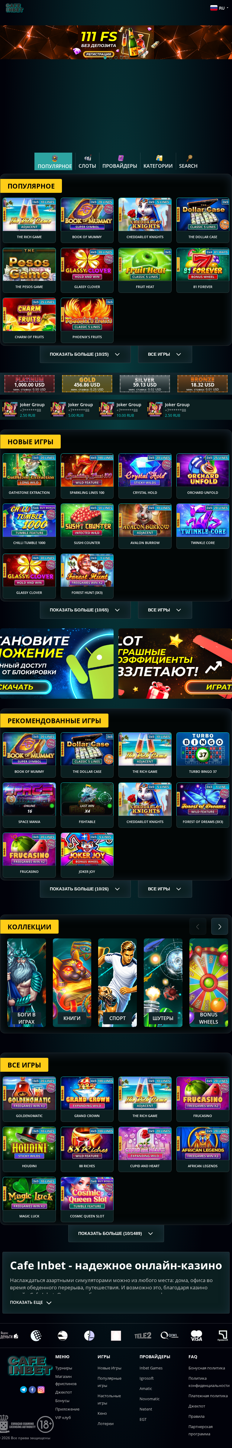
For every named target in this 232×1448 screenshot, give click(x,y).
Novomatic (150, 1398)
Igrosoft (147, 1378)
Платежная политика (208, 1395)
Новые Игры (109, 1368)
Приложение (67, 1409)
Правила (196, 1416)
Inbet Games (151, 1368)
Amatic (146, 1388)
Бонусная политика (206, 1368)
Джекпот (63, 1392)
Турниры (63, 1368)
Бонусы (62, 1400)
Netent (146, 1409)
